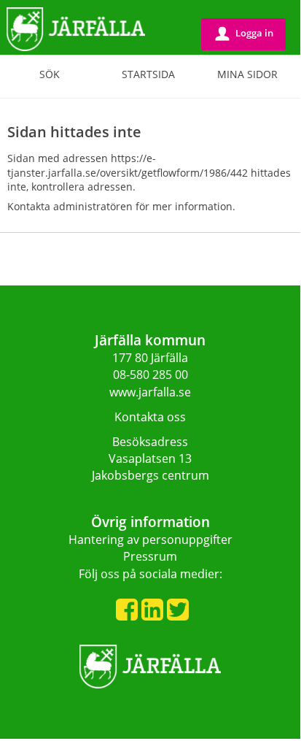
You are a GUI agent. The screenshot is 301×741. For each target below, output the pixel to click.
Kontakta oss (150, 417)
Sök (49, 74)
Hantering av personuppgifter (150, 539)
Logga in (244, 33)
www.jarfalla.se (150, 392)
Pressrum (150, 556)
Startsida (148, 74)
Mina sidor (247, 74)
